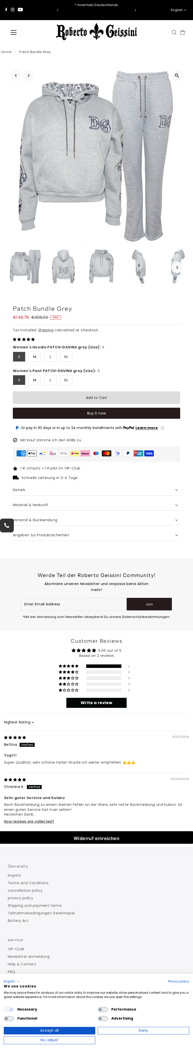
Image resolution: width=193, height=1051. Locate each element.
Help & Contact (22, 964)
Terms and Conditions (28, 882)
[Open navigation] (28, 32)
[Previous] (57, 10)
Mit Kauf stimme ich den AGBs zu (50, 440)
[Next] (135, 10)
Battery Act (18, 920)
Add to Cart (96, 397)
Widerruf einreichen (97, 838)
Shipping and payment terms (35, 905)
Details (19, 489)
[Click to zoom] (177, 75)
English (177, 10)
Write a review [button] (96, 703)
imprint (14, 875)
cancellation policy (25, 890)
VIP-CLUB (16, 949)
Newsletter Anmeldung (29, 956)
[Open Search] (174, 32)
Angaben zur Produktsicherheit (41, 535)
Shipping (46, 330)
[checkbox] (9, 1009)
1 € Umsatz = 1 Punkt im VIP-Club (50, 468)
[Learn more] (162, 428)
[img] (15, 737)
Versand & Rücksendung (35, 519)
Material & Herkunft (31, 504)
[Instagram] (13, 10)
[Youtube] (20, 10)
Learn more (146, 427)
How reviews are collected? (29, 821)
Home (6, 51)
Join (149, 604)
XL (66, 356)
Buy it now (96, 413)
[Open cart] (182, 32)
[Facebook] (6, 10)
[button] (24, 339)
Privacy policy (178, 981)
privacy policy (20, 898)
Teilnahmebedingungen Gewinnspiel (41, 913)
